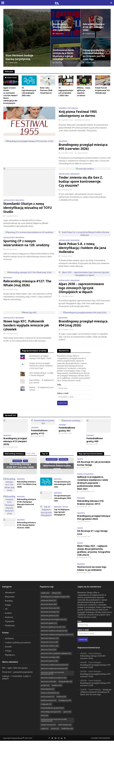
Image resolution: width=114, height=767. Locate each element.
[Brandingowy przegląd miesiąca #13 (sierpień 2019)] (15, 426)
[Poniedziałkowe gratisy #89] (98, 426)
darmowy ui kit (48, 682)
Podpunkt (46, 704)
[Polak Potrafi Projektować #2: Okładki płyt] (102, 80)
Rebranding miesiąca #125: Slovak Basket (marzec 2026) (26, 525)
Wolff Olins (67, 729)
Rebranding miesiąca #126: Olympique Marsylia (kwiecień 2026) (26, 503)
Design (65, 507)
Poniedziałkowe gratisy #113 (39, 432)
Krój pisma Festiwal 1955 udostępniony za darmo (78, 114)
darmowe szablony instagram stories (57, 635)
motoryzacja (47, 697)
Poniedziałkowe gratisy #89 (94, 440)
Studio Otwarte (48, 725)
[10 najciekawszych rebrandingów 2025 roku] (29, 80)
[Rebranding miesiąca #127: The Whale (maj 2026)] (29, 272)
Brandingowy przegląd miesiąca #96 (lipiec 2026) (62, 27)
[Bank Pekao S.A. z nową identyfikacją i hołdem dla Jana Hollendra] (85, 233)
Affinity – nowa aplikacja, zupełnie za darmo (83, 92)
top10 (44, 729)
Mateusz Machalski (50, 693)
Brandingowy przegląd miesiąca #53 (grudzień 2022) (93, 517)
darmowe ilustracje (50, 608)
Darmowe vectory (49, 642)
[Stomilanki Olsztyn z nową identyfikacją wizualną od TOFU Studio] (29, 182)
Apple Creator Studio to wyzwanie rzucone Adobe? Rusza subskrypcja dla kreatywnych (10, 95)
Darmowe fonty (48, 601)
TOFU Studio (64, 725)
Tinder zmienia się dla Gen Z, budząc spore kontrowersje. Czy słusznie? (81, 181)
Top (25, 461)
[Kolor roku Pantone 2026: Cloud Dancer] (47, 80)
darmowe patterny (49, 616)
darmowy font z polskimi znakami (56, 653)
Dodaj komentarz (84, 120)
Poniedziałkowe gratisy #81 (67, 429)
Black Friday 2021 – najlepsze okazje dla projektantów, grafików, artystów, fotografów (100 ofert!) (93, 550)
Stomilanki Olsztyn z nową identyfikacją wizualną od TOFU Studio (27, 208)
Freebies (62, 108)
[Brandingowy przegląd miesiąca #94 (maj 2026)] (84, 312)
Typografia (72, 108)
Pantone (61, 697)
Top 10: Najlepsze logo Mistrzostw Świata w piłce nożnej (57, 465)
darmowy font (48, 650)
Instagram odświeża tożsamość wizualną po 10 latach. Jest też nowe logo (94, 55)
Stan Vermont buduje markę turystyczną (19, 57)
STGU (44, 716)
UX (6, 609)
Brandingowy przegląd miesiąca (55, 597)
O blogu (8, 651)
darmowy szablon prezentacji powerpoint (52, 673)
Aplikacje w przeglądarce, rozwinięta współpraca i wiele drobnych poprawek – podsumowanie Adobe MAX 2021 (92, 482)
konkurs (57, 685)
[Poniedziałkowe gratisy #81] (71, 420)
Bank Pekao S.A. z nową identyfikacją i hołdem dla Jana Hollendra (82, 248)
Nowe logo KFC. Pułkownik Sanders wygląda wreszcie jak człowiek (26, 325)
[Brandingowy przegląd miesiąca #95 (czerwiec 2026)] (29, 141)
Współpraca (10, 655)
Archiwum (9, 638)
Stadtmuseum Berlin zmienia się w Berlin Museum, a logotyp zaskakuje (63, 55)
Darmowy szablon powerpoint (54, 665)
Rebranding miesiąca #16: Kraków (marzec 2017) (90, 502)
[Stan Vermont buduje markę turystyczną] (26, 38)
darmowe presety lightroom (53, 619)
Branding (63, 141)
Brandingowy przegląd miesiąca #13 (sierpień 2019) (15, 441)
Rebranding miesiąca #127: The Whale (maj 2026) (27, 283)
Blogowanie (10, 597)
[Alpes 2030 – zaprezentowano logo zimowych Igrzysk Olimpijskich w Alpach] (85, 274)
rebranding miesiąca (51, 712)
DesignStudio (65, 682)
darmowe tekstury (49, 638)
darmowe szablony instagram (54, 631)
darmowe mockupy (50, 612)
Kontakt (8, 647)
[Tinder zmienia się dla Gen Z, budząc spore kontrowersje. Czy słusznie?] (85, 168)
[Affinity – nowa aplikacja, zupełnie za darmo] (84, 80)
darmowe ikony (49, 604)
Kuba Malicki (47, 689)
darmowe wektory (49, 646)
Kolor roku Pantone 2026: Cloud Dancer (46, 90)
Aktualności (9, 200)
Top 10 (55, 729)
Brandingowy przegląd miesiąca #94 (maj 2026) (83, 323)
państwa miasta (48, 700)
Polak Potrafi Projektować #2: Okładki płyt (102, 90)
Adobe (45, 593)
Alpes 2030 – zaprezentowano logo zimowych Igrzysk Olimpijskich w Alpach (81, 288)
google (45, 685)
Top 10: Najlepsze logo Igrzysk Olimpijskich (61, 512)
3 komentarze (82, 153)
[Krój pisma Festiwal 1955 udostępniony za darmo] (29, 121)
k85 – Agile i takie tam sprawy (15, 668)
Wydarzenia (88, 474)
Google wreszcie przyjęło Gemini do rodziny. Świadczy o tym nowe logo (41, 365)
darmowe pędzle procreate (53, 627)
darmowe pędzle (49, 623)
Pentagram (65, 700)
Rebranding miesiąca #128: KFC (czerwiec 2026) (93, 27)
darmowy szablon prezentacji (54, 669)
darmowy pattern (49, 661)
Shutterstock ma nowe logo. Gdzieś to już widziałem (92, 568)
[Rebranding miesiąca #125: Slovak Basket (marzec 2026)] (9, 522)
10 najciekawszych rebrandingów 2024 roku (62, 498)
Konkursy (9, 617)
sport (67, 712)
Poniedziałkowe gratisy (52, 708)
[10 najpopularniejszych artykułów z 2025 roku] (65, 80)
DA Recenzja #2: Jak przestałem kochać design (93, 463)
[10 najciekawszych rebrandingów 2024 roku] (46, 495)
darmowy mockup (50, 657)
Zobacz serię (30, 453)
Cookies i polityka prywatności (18, 643)
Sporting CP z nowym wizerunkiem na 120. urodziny (26, 243)
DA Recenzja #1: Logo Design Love (92, 532)
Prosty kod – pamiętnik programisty (17, 672)
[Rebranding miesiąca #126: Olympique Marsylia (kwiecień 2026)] (9, 505)
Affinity (56, 593)
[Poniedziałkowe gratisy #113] (43, 422)
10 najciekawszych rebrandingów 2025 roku (29, 92)
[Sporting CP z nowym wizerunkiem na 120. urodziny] (29, 232)
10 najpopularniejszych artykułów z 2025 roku (65, 92)
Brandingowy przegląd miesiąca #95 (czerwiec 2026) (83, 147)
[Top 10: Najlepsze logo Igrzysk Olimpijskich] (46, 511)
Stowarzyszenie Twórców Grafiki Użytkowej (54, 720)
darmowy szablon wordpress (53, 678)
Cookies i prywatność (100, 738)
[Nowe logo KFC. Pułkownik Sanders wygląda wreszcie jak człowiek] (29, 312)
